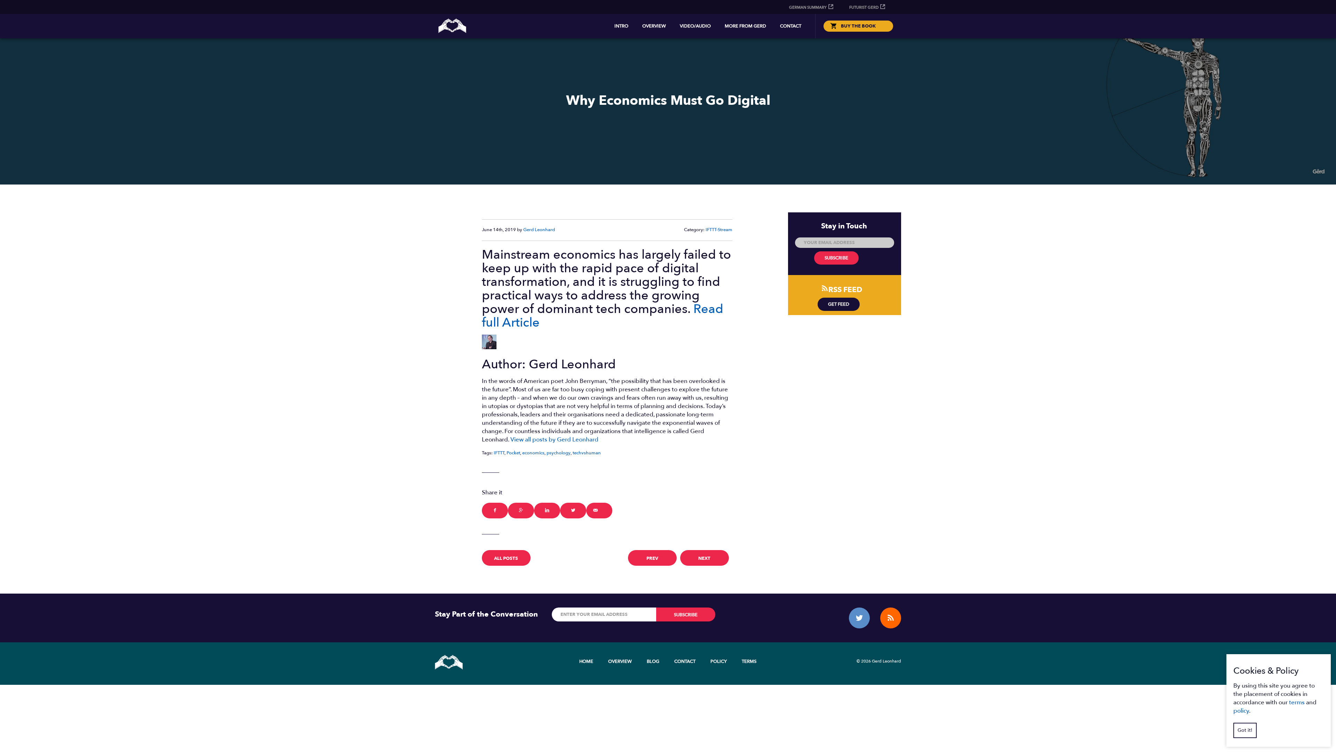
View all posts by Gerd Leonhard (554, 440)
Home (586, 661)
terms (1297, 702)
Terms (749, 661)
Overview (654, 26)
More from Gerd (745, 26)
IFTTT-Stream (719, 230)
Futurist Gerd (863, 7)
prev (652, 558)
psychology (559, 453)
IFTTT (499, 453)
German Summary (808, 7)
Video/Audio (695, 26)
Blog (653, 661)
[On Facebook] (495, 510)
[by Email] (599, 510)
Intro (621, 26)
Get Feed (838, 304)
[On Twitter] (573, 510)
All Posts (506, 558)
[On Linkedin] (547, 510)
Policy (718, 661)
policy (1241, 711)
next (704, 558)
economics (533, 453)
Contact (790, 26)
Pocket (513, 453)
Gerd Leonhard (539, 230)
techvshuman (587, 453)
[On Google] (521, 510)
